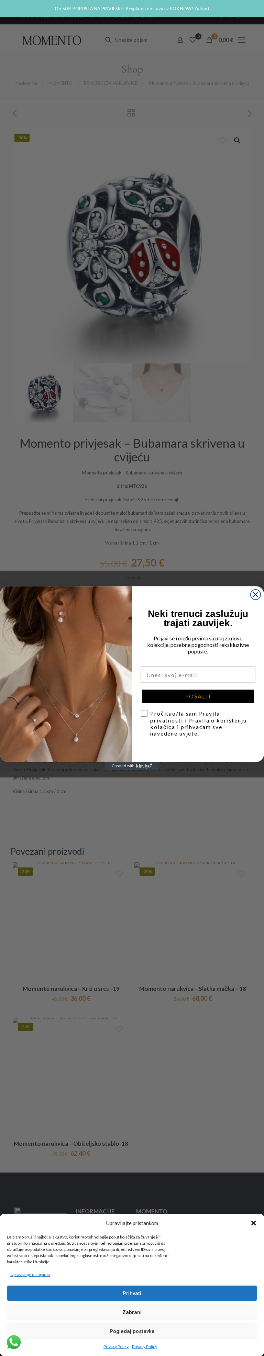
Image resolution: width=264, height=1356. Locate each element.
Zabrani (132, 1312)
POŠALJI (198, 696)
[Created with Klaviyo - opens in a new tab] (132, 766)
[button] (253, 1223)
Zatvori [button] (201, 8)
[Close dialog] (256, 595)
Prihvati (132, 1293)
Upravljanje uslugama (30, 1274)
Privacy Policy (116, 1346)
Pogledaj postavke (132, 1331)
